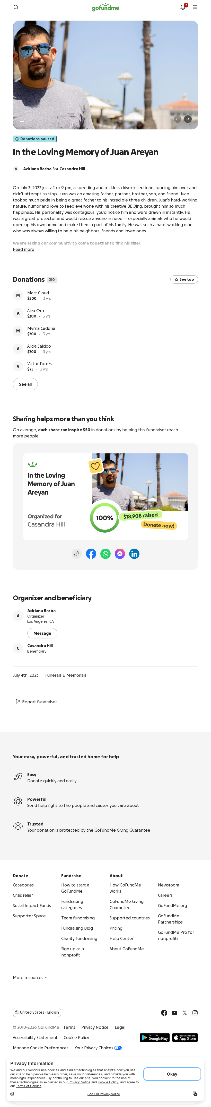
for (54, 168)
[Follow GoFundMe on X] (185, 1013)
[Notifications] (183, 7)
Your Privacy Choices (94, 1048)
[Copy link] (77, 553)
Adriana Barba (41, 610)
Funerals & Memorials (65, 675)
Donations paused (37, 139)
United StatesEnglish (39, 1012)
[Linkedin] (134, 553)
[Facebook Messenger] (120, 553)
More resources (28, 977)
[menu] (195, 7)
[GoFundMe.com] (105, 7)
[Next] (188, 119)
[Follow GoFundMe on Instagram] (195, 1013)
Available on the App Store (185, 1037)
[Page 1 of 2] (22, 121)
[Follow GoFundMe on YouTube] (174, 1013)
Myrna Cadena (41, 328)
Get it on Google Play (155, 1037)
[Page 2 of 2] (27, 121)
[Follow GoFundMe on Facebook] (164, 1013)
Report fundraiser (39, 701)
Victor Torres (39, 363)
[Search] (16, 7)
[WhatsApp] (105, 553)
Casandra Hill (40, 645)
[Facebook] (91, 553)
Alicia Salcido (39, 346)
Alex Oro (35, 310)
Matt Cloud (38, 293)
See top (187, 279)
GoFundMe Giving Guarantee (122, 830)
